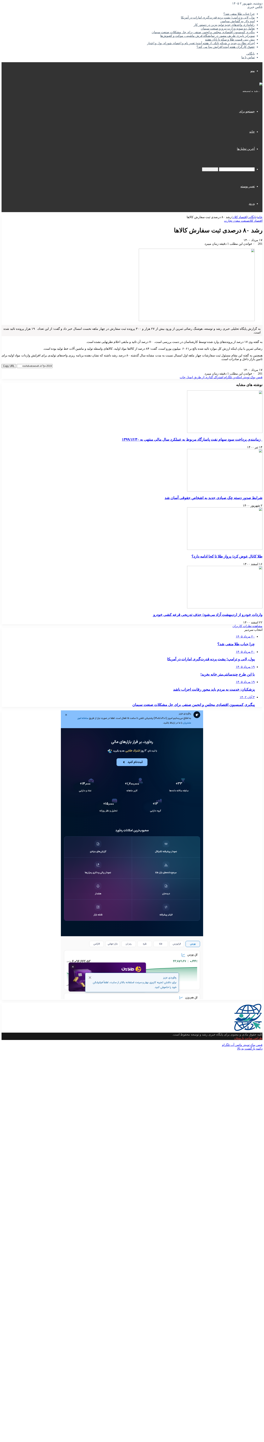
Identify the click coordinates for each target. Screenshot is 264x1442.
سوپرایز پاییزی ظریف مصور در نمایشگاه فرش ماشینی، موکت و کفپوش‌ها (207, 35)
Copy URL (8, 366)
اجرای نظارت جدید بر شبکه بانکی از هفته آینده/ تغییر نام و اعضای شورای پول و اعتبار (201, 43)
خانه (252, 131)
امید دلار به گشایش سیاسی (237, 21)
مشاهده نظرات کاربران (247, 626)
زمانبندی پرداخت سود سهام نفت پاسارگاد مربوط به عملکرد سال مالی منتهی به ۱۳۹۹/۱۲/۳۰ (192, 439)
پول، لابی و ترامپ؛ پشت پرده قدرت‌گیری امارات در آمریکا (218, 17)
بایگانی (250, 53)
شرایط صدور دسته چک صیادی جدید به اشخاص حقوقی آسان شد (213, 498)
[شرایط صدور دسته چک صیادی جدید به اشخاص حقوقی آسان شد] (224, 490)
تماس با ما (248, 57)
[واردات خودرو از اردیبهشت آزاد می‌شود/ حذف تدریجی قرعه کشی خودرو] (224, 607)
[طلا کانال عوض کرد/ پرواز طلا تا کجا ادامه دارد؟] (224, 548)
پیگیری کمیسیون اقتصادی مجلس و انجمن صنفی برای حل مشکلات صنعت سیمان (203, 32)
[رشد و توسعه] (252, 91)
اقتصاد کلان (239, 217)
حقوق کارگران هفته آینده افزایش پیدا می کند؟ (226, 46)
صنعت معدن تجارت (236, 220)
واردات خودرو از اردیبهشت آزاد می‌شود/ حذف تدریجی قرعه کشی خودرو (207, 615)
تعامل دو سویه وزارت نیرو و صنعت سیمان (228, 28)
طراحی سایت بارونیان (248, 1038)
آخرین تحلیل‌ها (246, 148)
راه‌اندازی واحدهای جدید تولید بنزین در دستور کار (224, 24)
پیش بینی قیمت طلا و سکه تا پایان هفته (230, 39)
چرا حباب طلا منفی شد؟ (239, 13)
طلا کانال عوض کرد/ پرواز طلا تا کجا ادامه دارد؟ (227, 556)
